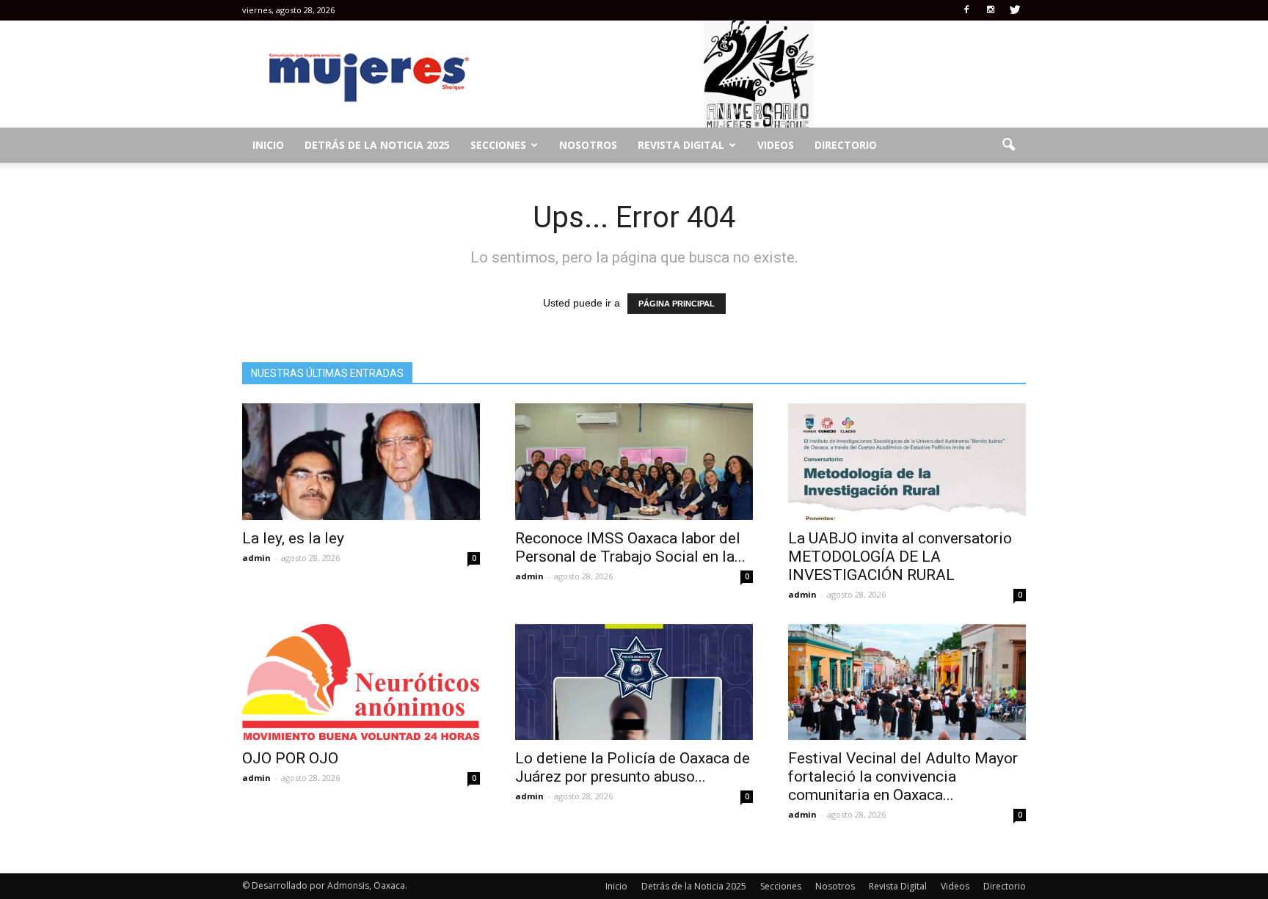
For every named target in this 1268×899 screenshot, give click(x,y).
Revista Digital (681, 145)
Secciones (498, 145)
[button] (1008, 145)
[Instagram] (991, 10)
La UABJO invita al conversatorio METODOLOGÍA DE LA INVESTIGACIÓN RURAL (900, 556)
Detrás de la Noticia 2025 (377, 145)
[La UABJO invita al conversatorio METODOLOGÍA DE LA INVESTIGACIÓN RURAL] (907, 461)
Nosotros (588, 145)
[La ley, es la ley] (361, 461)
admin (256, 557)
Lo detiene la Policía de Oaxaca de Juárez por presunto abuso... (632, 767)
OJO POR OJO (292, 758)
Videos (775, 145)
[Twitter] (1015, 10)
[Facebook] (966, 10)
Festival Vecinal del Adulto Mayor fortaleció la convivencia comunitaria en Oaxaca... (903, 776)
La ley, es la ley (293, 538)
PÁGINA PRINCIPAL (676, 303)
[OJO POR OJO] (361, 682)
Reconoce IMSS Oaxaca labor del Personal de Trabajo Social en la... (630, 547)
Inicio (268, 145)
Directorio (846, 145)
